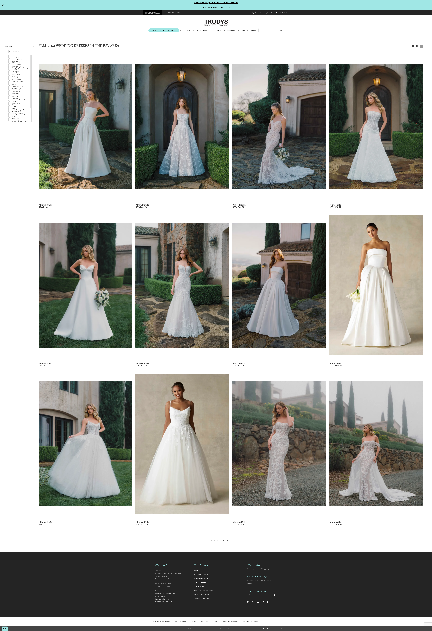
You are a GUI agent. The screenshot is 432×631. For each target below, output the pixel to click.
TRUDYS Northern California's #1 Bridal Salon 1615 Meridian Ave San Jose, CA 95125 (168, 575)
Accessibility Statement (204, 598)
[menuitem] (152, 12)
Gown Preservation (202, 594)
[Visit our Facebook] (263, 602)
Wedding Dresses (201, 575)
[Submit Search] (281, 30)
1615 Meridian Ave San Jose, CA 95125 (216, 7)
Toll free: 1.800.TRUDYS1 (164, 586)
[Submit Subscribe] (274, 595)
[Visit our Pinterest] (267, 602)
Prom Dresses (200, 582)
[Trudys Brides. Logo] (216, 23)
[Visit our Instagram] (247, 602)
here (283, 629)
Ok (4, 628)
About (196, 571)
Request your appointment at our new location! (216, 2)
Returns (194, 622)
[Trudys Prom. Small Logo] (152, 12)
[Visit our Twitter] (253, 602)
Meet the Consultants (203, 590)
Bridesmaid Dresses (202, 578)
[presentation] (85, 126)
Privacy (215, 622)
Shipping (204, 622)
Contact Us (199, 586)
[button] (268, 12)
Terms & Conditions (230, 622)
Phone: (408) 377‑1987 (163, 584)
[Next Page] (227, 540)
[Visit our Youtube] (258, 602)
